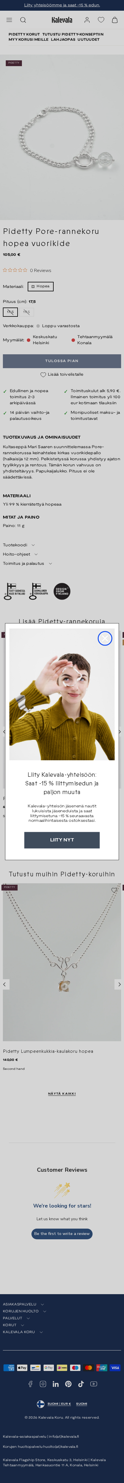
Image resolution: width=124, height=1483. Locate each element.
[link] (61, 694)
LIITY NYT (62, 840)
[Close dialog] (105, 638)
